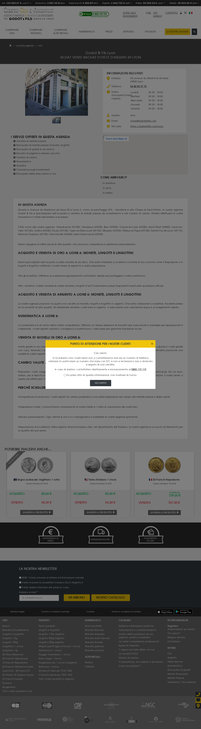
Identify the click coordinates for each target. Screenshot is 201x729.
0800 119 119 (138, 369)
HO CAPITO (100, 383)
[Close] (152, 344)
